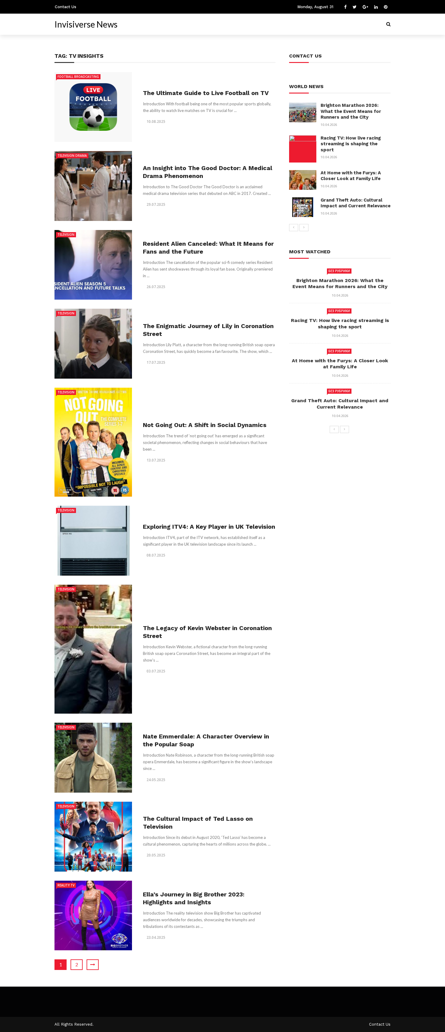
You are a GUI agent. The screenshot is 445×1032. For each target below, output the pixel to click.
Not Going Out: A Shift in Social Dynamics (204, 425)
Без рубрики (339, 271)
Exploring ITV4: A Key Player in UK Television (209, 526)
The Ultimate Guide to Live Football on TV (206, 93)
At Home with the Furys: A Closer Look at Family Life (351, 176)
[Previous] (293, 227)
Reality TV (66, 885)
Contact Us (65, 7)
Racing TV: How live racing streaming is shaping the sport (351, 144)
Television (66, 234)
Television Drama (72, 155)
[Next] (303, 227)
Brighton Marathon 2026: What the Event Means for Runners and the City (351, 111)
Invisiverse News (85, 24)
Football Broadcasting (78, 76)
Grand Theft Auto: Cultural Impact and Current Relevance (356, 203)
